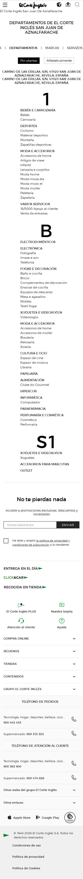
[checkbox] (6, 541)
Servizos (75, 48)
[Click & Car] (16, 578)
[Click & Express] (24, 568)
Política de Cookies (26, 868)
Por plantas (28, 61)
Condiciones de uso (26, 845)
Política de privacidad (28, 856)
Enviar (68, 525)
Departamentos (23, 48)
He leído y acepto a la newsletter (41, 542)
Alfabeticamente (59, 61)
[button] (5, 3)
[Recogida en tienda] (25, 587)
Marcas (52, 48)
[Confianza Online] (69, 817)
